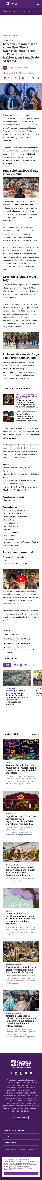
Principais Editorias (13, 1130)
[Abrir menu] (4, 4)
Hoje (7, 665)
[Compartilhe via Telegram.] (33, 78)
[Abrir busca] (37, 4)
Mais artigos (35, 734)
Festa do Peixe (9, 639)
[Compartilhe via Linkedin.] (37, 78)
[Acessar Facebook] (21, 1073)
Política (32, 11)
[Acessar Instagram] (16, 1073)
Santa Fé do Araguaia (25, 648)
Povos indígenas (9, 648)
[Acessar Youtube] (26, 1073)
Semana (16, 665)
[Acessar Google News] (31, 1073)
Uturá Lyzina (8, 652)
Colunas (7, 1136)
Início (5, 36)
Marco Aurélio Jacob (23, 643)
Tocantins (22, 11)
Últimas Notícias (9, 11)
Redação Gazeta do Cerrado (18, 68)
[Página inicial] (21, 1064)
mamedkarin (8, 643)
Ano (35, 665)
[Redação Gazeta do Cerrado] (5, 67)
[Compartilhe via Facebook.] (23, 78)
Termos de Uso (10, 1150)
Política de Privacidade (28, 1150)
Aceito (21, 1174)
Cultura (15, 36)
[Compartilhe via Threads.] (28, 78)
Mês (25, 665)
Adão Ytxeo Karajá (18, 634)
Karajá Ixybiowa (23, 639)
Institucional (10, 1142)
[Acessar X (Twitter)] (11, 1073)
